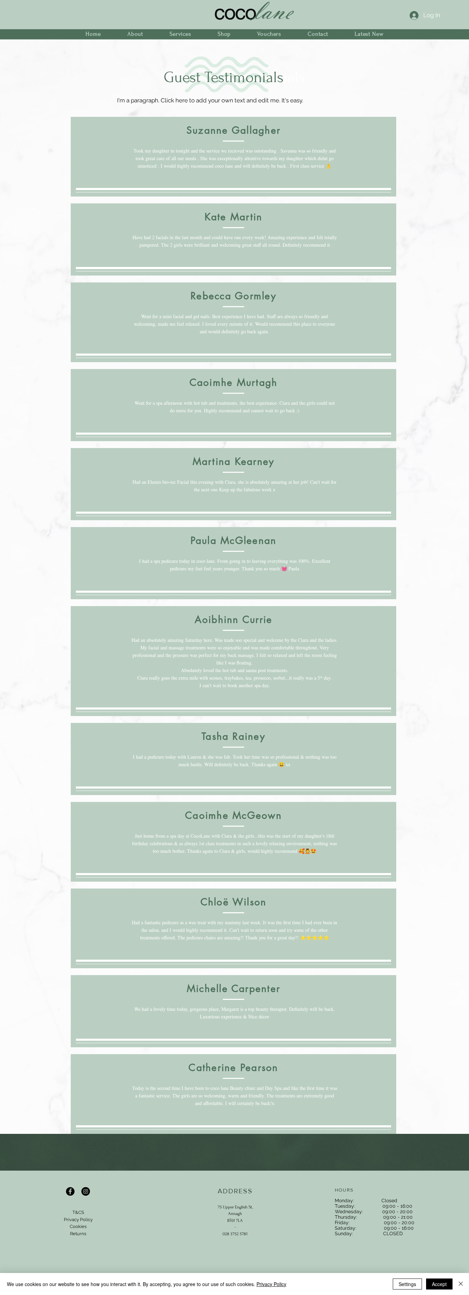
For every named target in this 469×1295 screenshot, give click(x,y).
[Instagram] (85, 1191)
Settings (407, 1284)
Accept (439, 1284)
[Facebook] (70, 1191)
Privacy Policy (271, 1284)
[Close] (461, 1284)
